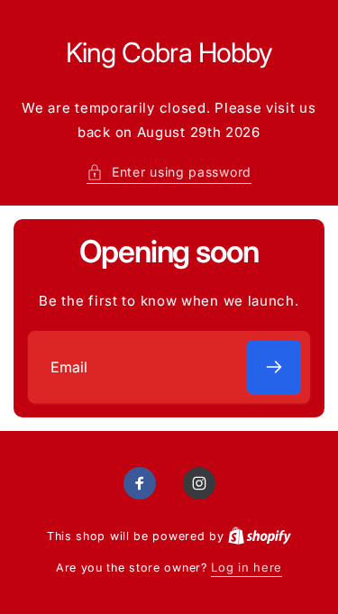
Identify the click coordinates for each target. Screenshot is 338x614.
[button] (169, 171)
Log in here (246, 567)
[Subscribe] (274, 367)
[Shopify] (259, 535)
